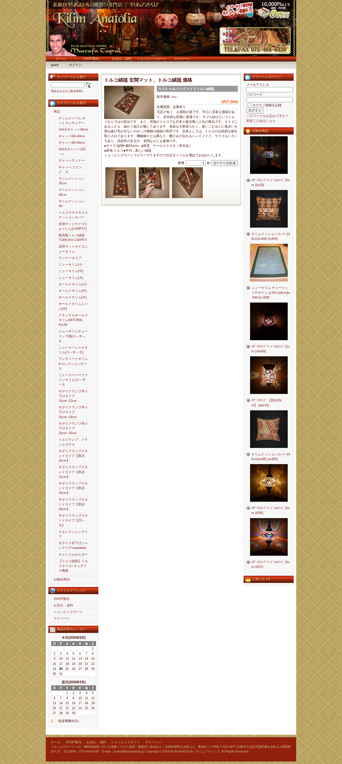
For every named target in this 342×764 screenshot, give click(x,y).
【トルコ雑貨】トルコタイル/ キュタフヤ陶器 (73, 565)
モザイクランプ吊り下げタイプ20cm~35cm (73, 428)
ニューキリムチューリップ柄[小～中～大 (73, 336)
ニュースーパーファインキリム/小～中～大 (73, 379)
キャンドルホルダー (73, 554)
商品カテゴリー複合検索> (67, 90)
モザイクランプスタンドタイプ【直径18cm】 (73, 504)
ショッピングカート (151, 59)
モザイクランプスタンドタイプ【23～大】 (73, 520)
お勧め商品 (62, 579)
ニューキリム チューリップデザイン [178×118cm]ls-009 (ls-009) (270, 292)
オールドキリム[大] (73, 297)
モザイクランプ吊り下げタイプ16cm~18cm (73, 412)
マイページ (182, 59)
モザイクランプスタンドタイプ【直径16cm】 (73, 488)
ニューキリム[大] (71, 278)
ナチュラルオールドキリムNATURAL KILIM (73, 320)
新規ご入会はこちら (261, 121)
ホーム (61, 59)
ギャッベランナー (72, 160)
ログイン (75, 65)
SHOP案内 (91, 59)
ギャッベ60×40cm (72, 136)
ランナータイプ (70, 258)
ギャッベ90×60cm (72, 143)
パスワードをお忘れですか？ (267, 116)
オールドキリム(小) (73, 284)
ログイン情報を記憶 (266, 105)
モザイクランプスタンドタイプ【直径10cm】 (73, 455)
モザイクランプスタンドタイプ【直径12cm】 (73, 471)
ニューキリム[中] (71, 271)
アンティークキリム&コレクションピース (73, 363)
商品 (57, 111)
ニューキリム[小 (70, 264)
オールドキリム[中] (73, 291)
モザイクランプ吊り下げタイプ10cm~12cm (73, 396)
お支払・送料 (121, 59)
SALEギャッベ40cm (73, 129)
